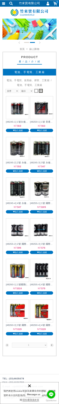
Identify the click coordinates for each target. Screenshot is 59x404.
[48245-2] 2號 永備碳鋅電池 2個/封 (17, 155)
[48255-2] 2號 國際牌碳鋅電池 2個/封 (17, 236)
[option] (29, 29)
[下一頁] (52, 345)
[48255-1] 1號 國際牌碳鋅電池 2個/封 (41, 195)
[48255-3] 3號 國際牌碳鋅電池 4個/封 (41, 236)
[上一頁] (7, 345)
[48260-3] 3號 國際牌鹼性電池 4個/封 (17, 317)
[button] (19, 42)
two (41, 91)
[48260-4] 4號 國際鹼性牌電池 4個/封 (41, 317)
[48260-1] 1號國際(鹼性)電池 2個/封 (17, 277)
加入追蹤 (19, 130)
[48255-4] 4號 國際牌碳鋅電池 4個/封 (41, 277)
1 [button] (26, 42)
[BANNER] (29, 29)
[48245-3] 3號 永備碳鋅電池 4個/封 (41, 155)
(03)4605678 (16, 378)
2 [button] (32, 42)
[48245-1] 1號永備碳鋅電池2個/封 (17, 114)
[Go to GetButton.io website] (51, 401)
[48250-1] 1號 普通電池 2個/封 (41, 114)
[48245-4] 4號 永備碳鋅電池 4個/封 (17, 195)
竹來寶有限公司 (29, 12)
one (36, 91)
